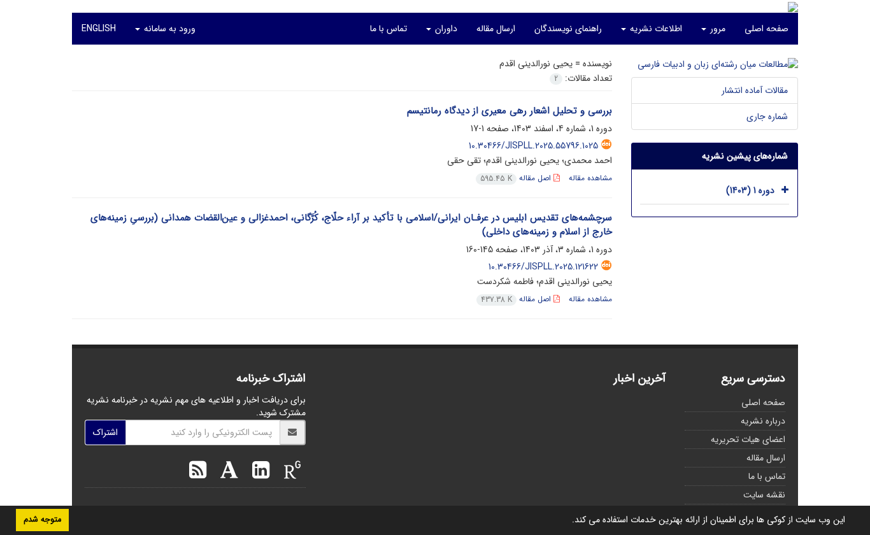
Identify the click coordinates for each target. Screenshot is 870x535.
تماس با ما (388, 29)
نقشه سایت (764, 495)
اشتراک (105, 432)
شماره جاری (767, 117)
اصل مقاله (516, 178)
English (99, 29)
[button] (567, 521)
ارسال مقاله (495, 29)
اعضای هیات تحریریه (748, 439)
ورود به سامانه (168, 29)
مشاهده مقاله (590, 178)
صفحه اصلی (766, 29)
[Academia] (226, 472)
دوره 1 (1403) (750, 190)
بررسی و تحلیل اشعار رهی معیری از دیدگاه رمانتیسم (509, 110)
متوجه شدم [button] (42, 519)
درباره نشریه (763, 421)
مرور (716, 29)
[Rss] (198, 472)
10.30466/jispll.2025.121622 (543, 267)
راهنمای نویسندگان (568, 29)
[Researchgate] (289, 472)
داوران (444, 29)
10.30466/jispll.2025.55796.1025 (533, 146)
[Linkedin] (258, 472)
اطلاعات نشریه (654, 29)
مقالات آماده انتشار (755, 90)
